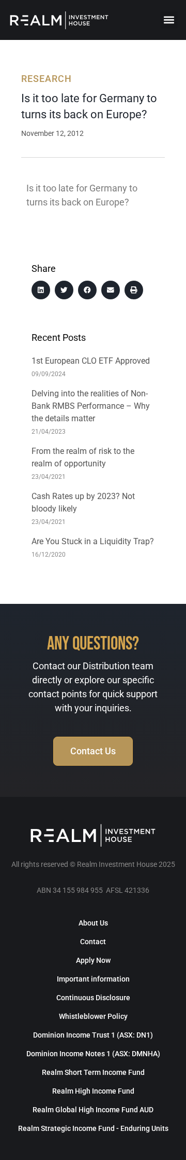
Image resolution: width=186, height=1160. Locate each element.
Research (46, 78)
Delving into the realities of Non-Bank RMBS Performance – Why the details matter (91, 406)
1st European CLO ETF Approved (91, 361)
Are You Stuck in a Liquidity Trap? (93, 541)
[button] (169, 20)
